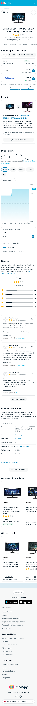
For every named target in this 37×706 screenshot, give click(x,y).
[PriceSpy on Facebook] (16, 696)
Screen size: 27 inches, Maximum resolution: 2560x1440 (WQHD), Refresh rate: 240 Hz (18, 39)
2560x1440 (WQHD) (22, 446)
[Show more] (3, 70)
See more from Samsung (9, 462)
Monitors (6, 8)
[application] (18, 204)
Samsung (18, 435)
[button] (5, 12)
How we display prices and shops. (22, 89)
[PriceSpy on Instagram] (20, 696)
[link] (18, 122)
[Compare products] (33, 12)
